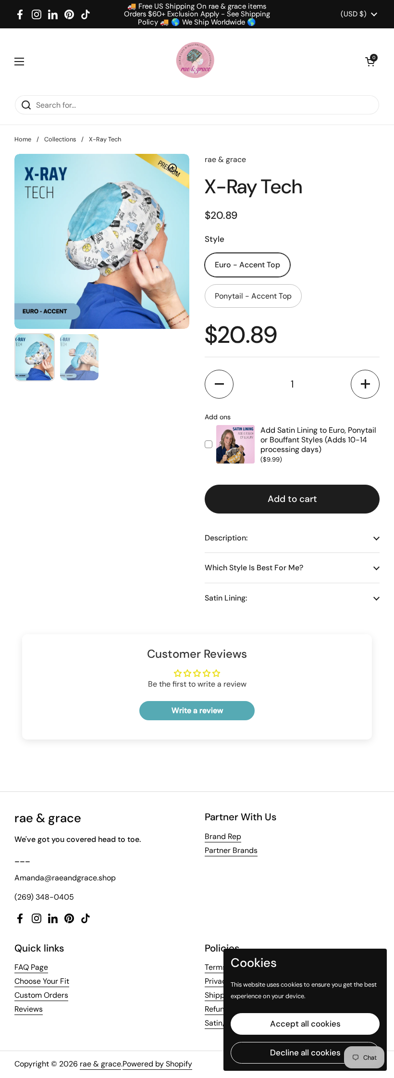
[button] (370, 61)
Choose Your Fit (41, 981)
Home (22, 139)
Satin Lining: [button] (226, 598)
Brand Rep (223, 836)
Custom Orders (41, 995)
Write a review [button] (197, 710)
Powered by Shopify (157, 1064)
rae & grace (100, 1064)
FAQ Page (31, 967)
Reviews (28, 1009)
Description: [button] (226, 538)
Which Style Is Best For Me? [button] (254, 568)
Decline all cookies (305, 1052)
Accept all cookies (305, 1023)
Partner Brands (231, 850)
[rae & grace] (194, 61)
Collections (60, 139)
